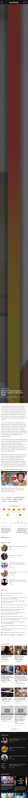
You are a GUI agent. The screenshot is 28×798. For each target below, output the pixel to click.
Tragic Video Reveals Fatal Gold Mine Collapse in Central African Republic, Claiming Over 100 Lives (13, 610)
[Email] (12, 401)
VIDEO (8, 654)
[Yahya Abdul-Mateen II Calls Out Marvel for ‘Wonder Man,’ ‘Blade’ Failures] (4, 766)
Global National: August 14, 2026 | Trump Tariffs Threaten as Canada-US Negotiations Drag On (17, 581)
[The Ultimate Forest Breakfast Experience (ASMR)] (4, 749)
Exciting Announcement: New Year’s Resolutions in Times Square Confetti (7, 788)
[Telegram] (10, 401)
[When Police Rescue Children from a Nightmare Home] (20, 650)
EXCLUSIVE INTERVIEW (19, 497)
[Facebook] (6, 401)
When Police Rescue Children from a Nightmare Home (19, 658)
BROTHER (9, 497)
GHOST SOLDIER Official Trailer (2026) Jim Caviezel (12, 593)
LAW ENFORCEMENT (18, 499)
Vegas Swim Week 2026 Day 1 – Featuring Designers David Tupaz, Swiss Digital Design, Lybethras (13, 613)
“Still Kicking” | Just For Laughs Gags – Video (6, 699)
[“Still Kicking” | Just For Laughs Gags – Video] (7, 692)
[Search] (26, 2)
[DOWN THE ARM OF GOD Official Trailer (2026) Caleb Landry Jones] (4, 573)
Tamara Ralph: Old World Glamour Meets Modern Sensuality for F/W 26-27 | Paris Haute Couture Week (14, 619)
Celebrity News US (20, 683)
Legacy (4, 501)
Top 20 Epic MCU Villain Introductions (6, 657)
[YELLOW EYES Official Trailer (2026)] (4, 556)
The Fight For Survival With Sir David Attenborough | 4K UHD (14, 604)
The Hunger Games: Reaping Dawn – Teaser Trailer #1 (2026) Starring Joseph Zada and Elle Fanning (14, 598)
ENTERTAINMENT (5, 673)
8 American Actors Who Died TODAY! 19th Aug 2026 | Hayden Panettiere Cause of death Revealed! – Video (20, 678)
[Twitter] (7, 401)
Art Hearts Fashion (20, 723)
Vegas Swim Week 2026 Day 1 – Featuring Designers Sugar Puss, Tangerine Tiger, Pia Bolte (20, 719)
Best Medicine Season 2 (7, 595)
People (4, 681)
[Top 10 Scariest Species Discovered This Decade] (20, 692)
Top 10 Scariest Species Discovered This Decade (20, 699)
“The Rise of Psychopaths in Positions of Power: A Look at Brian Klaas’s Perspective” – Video (20, 788)
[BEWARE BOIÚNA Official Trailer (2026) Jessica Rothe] (4, 548)
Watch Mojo (5, 659)
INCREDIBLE (17, 654)
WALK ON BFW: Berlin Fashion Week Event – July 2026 (12, 616)
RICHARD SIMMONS (13, 501)
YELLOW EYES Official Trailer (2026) (15, 555)
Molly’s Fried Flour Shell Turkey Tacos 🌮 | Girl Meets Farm (13, 632)
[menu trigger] (2, 2)
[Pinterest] (9, 401)
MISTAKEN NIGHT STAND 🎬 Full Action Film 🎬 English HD (13, 635)
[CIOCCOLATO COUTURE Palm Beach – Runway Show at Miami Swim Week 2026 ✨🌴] (4, 565)
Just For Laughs (6, 701)
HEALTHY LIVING (6, 499)
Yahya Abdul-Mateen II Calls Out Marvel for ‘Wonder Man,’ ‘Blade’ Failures (17, 765)
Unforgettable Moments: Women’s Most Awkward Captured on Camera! (7, 718)
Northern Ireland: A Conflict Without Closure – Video (12, 607)
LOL (2, 696)
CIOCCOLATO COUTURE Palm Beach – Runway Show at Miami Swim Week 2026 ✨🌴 (17, 564)
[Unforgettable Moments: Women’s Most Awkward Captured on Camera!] (7, 710)
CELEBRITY (4, 654)
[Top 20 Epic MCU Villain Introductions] (7, 650)
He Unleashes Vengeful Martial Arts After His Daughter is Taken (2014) (18, 739)
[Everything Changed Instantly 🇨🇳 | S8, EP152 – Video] (4, 757)
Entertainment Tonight (12, 397)
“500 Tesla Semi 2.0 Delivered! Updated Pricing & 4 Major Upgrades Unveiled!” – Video (13, 602)
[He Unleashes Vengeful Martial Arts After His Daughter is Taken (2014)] (4, 740)
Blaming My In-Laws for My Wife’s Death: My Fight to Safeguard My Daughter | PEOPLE (7, 678)
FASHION (17, 714)
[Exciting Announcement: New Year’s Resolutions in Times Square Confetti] (7, 781)
